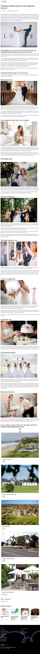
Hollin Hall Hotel (6, 526)
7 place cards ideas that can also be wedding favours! (24, 617)
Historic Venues (3, 634)
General (6, 601)
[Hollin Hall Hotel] (20, 512)
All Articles (22, 630)
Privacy (14, 647)
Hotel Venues (3, 635)
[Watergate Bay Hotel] (20, 445)
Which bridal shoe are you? (5, 617)
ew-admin (3, 10)
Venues (2, 627)
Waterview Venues (3, 640)
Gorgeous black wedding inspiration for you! (34, 617)
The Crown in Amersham (8, 592)
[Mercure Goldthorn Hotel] (20, 544)
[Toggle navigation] (2, 1)
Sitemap (11, 647)
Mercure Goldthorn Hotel (8, 558)
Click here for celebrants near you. (12, 427)
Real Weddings (23, 633)
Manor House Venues (4, 637)
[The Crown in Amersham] (20, 577)
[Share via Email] (20, 432)
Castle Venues (3, 629)
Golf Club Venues (3, 632)
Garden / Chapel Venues (4, 631)
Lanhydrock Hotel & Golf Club (9, 494)
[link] (1, 648)
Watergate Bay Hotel (7, 459)
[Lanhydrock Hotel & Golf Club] (20, 479)
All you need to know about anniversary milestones (15, 617)
